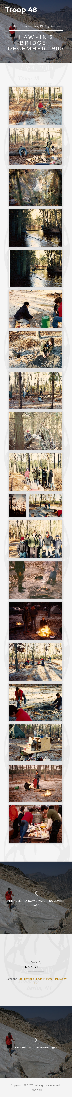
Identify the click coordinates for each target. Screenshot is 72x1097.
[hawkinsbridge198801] (36, 106)
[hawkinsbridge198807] (36, 350)
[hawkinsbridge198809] (36, 431)
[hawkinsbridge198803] (36, 187)
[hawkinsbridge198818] (36, 743)
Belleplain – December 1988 (36, 1047)
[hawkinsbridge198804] (36, 228)
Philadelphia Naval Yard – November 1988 (36, 902)
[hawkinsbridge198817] (36, 702)
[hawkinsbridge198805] (36, 268)
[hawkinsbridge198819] (36, 783)
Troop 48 (21, 10)
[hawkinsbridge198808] (36, 390)
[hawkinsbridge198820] (36, 824)
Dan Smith (36, 966)
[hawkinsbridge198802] (36, 147)
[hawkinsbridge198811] (17, 505)
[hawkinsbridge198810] (36, 472)
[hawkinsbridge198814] (36, 580)
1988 (20, 978)
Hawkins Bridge (33, 978)
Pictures (48, 978)
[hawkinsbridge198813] (36, 539)
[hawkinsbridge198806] (36, 309)
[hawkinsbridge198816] (36, 662)
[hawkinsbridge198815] (36, 621)
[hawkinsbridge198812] (45, 505)
